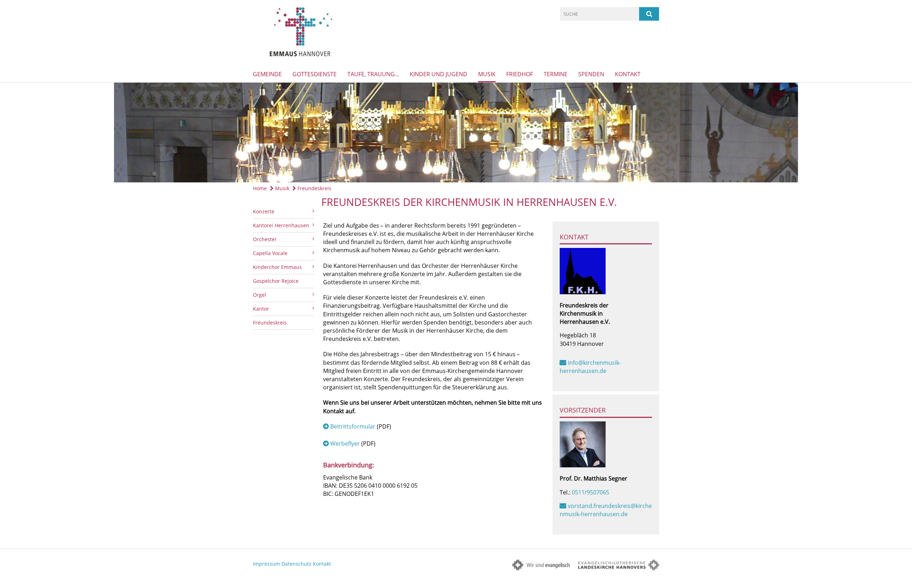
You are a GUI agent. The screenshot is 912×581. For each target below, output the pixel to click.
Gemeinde (267, 74)
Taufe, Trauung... (373, 74)
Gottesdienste (314, 74)
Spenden (591, 74)
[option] (456, 132)
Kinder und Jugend (438, 74)
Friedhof (519, 74)
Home (260, 188)
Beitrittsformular (352, 426)
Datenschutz (296, 563)
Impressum (266, 563)
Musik (487, 74)
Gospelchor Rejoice (276, 280)
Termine (556, 74)
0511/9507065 (590, 492)
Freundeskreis (313, 188)
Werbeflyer (345, 443)
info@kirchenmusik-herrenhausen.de (590, 367)
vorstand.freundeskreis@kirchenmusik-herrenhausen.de (606, 510)
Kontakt (628, 74)
